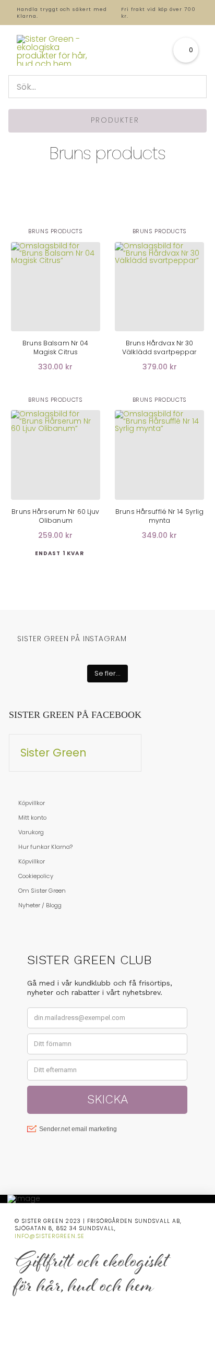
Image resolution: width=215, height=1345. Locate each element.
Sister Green (53, 752)
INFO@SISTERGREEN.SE (50, 1236)
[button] (185, 50)
